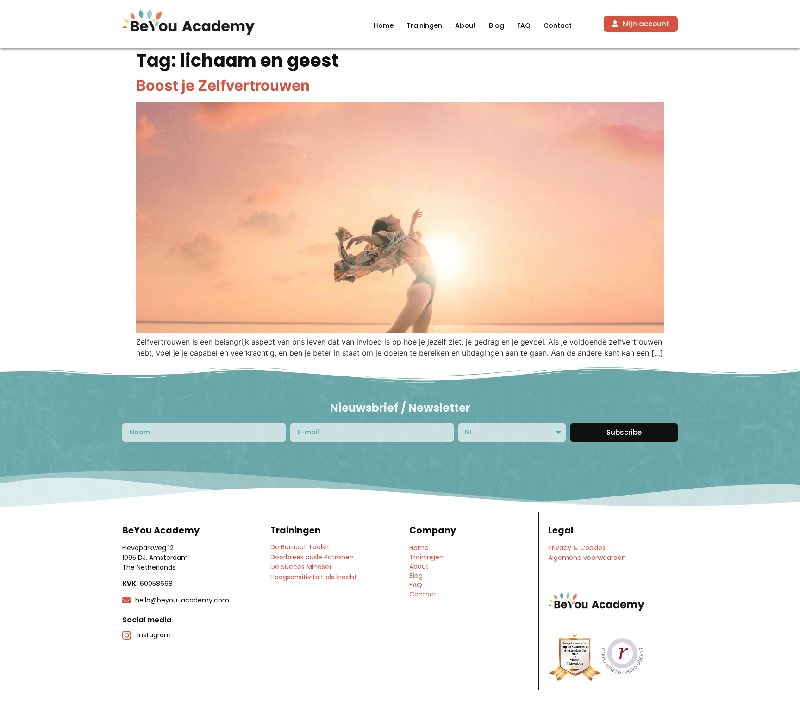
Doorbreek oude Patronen (312, 557)
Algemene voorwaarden (587, 557)
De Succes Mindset (301, 566)
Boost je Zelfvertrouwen (223, 85)
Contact (558, 25)
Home (384, 25)
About (465, 25)
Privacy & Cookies (577, 547)
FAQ (524, 25)
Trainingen (424, 25)
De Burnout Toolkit (300, 547)
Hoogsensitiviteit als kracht (313, 577)
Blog (496, 25)
